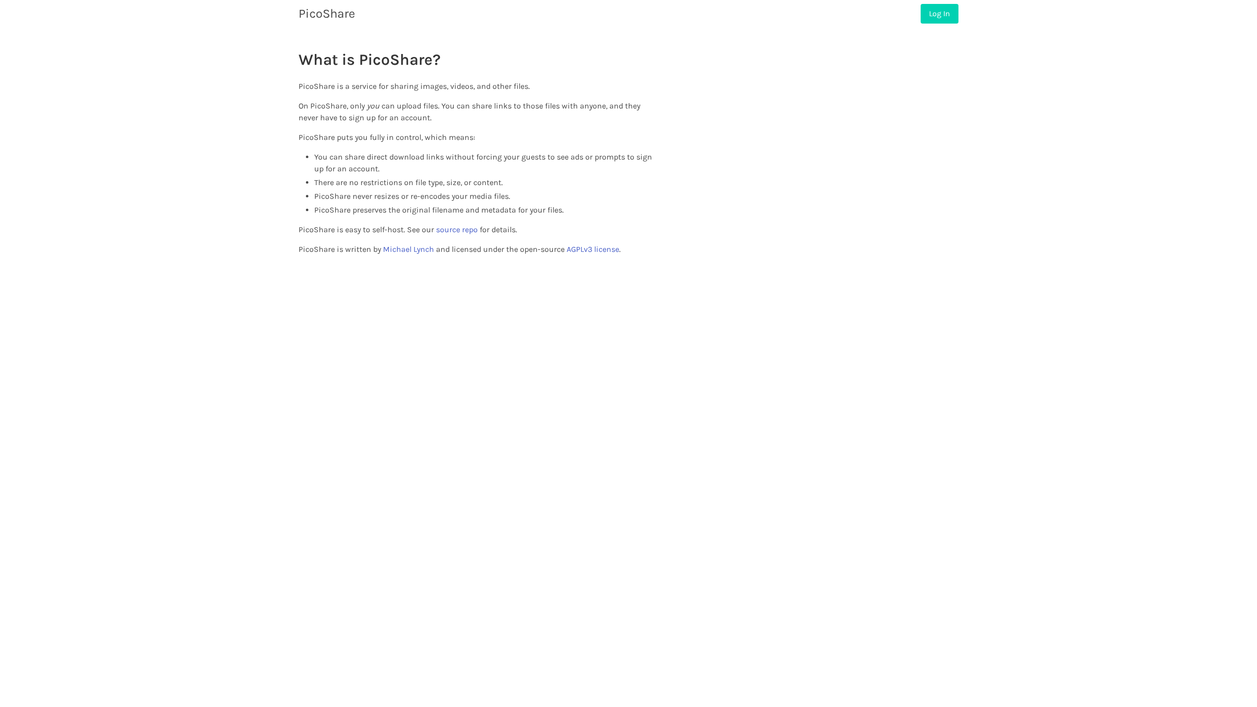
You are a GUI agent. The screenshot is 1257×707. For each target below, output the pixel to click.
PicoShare (327, 13)
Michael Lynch (408, 249)
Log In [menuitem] (939, 13)
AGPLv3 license (593, 249)
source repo (457, 229)
